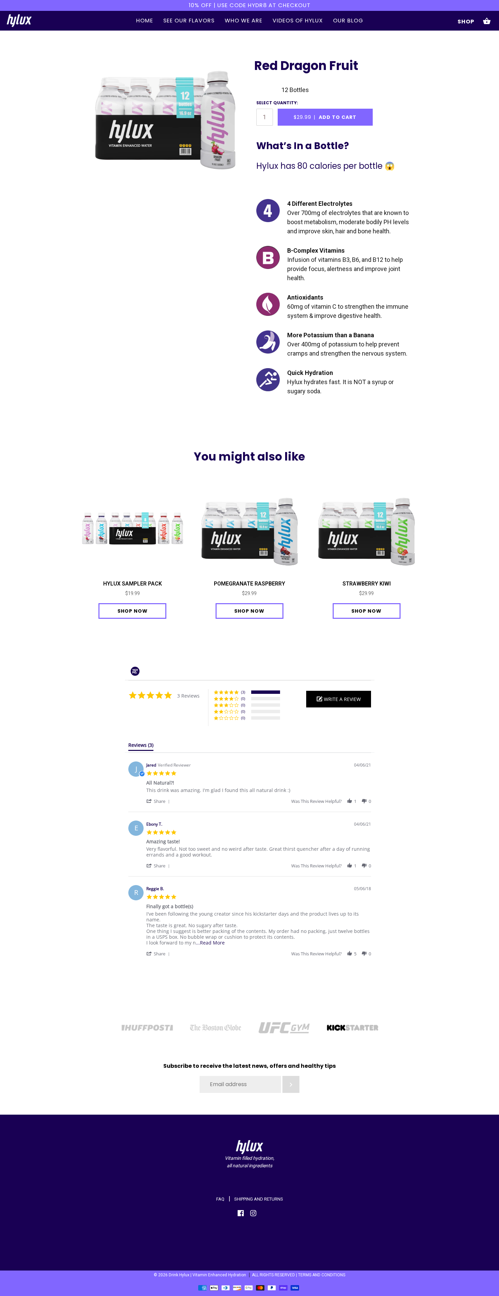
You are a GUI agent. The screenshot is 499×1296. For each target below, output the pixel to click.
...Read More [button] (210, 942)
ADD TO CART (325, 117)
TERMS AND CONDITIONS (321, 1275)
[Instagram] (253, 1214)
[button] (338, 699)
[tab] (140, 746)
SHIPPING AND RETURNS (258, 1199)
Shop (466, 21)
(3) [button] (243, 692)
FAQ (220, 1199)
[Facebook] (241, 1214)
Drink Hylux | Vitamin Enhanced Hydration (207, 1275)
